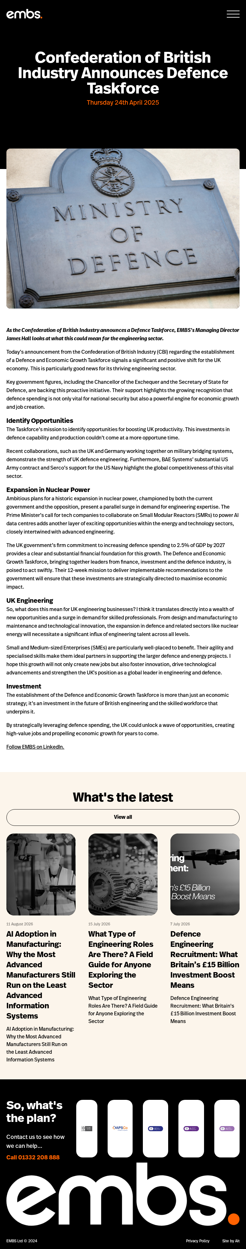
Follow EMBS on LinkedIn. (35, 747)
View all (123, 817)
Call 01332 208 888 (33, 1158)
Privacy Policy (197, 1241)
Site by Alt (231, 1241)
